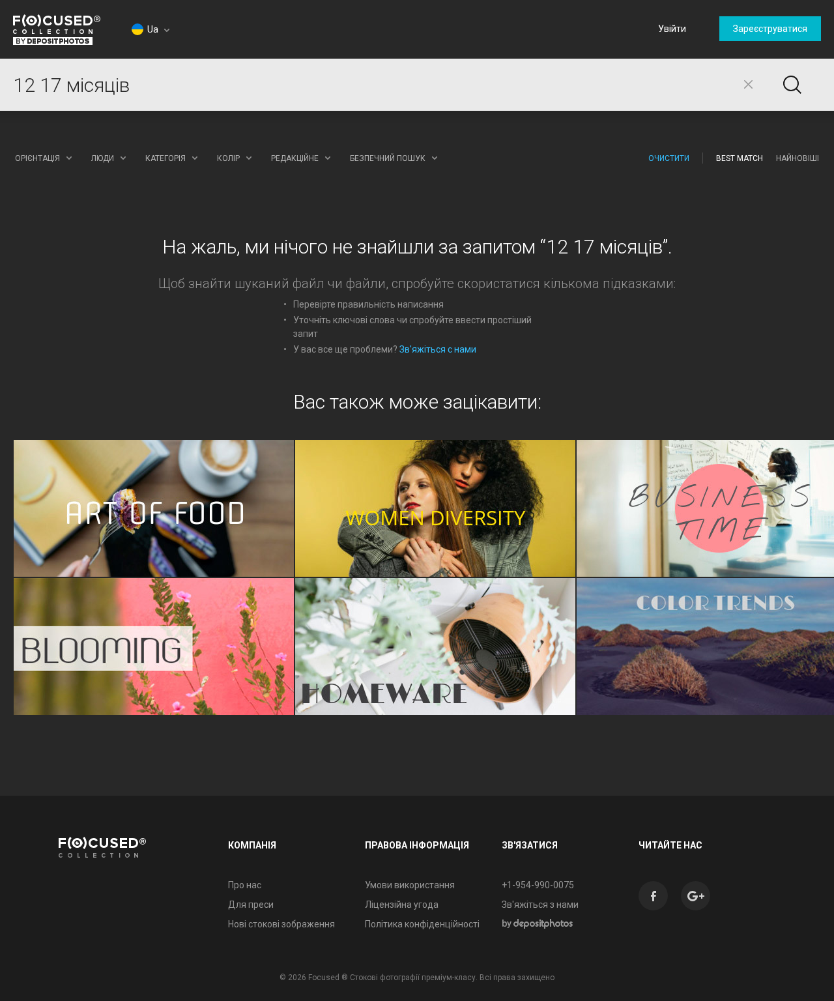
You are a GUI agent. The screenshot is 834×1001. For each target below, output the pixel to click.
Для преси (251, 904)
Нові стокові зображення (281, 924)
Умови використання (410, 885)
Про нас (244, 885)
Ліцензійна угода (402, 904)
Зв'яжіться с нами (437, 349)
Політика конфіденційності (422, 924)
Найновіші (797, 158)
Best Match (739, 158)
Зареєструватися (770, 28)
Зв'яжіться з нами (540, 904)
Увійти (672, 28)
